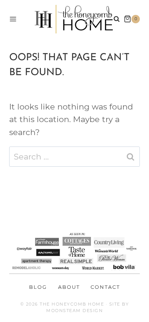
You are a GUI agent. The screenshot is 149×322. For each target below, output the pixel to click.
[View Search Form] (116, 19)
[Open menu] (13, 19)
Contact (105, 287)
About (69, 287)
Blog (38, 287)
